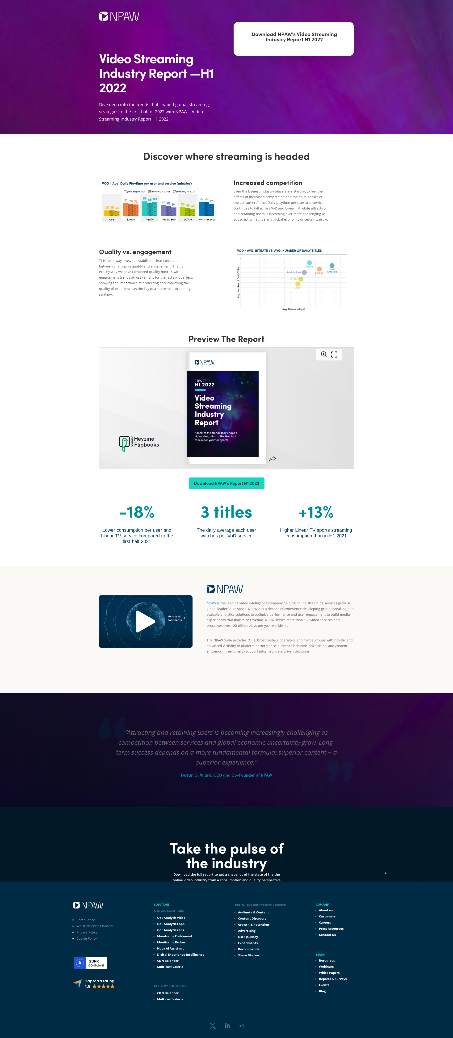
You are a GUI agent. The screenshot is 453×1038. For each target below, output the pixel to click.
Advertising (247, 931)
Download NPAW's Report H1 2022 (226, 483)
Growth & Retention (253, 924)
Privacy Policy (86, 932)
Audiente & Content (253, 912)
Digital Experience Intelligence (180, 954)
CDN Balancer (168, 960)
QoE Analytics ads (170, 930)
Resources (327, 960)
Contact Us (327, 935)
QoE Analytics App (171, 924)
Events (324, 985)
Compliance (85, 920)
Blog (322, 991)
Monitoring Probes (171, 942)
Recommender (249, 949)
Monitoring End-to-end (174, 936)
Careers (325, 922)
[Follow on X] (212, 1026)
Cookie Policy (86, 938)
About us (326, 910)
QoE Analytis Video (171, 918)
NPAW (211, 603)
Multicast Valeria (170, 967)
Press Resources (331, 928)
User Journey (248, 937)
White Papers (329, 973)
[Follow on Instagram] (241, 1026)
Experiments (248, 943)
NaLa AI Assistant (170, 948)
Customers (327, 916)
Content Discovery (252, 918)
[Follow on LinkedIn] (227, 1026)
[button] (94, 984)
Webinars (326, 966)
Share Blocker (249, 955)
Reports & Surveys (333, 979)
